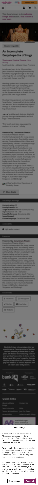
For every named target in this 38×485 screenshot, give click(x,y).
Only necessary (15, 481)
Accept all (30, 481)
